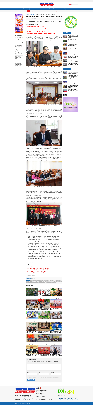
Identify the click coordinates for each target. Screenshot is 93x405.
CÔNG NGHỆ (63, 8)
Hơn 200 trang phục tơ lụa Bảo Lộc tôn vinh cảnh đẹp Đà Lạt (38, 31)
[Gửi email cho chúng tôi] (39, 388)
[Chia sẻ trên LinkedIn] (34, 275)
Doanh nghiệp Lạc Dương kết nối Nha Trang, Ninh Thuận (38, 266)
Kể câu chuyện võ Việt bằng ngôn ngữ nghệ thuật (18, 57)
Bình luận (29, 363)
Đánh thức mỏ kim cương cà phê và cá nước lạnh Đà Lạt (18, 64)
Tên (28, 372)
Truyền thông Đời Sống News (51, 282)
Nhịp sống (27, 8)
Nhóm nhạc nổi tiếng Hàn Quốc (50, 281)
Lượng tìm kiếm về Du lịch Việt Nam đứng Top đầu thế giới (38, 269)
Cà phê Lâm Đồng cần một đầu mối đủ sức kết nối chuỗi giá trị (19, 42)
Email (40, 372)
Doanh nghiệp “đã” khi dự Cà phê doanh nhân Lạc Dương (38, 268)
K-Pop (43, 281)
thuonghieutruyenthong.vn (40, 282)
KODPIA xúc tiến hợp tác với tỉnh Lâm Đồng (35, 26)
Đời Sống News (37, 281)
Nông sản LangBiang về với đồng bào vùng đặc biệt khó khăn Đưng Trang (73, 92)
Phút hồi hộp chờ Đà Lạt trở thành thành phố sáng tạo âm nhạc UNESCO (41, 33)
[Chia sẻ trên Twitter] (29, 275)
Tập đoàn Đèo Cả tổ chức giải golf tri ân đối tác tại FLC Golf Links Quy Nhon (41, 272)
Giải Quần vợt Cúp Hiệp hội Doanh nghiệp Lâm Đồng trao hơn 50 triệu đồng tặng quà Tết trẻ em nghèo (73, 74)
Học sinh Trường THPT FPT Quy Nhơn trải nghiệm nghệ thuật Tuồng (19, 39)
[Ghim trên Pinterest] (32, 275)
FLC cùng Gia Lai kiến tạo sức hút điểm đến (18, 46)
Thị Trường (58, 8)
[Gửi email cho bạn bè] (30, 275)
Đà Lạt (33, 281)
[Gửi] (77, 1)
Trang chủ (27, 14)
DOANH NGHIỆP (37, 8)
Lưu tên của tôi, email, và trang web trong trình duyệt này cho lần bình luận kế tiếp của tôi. (44, 377)
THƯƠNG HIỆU (43, 8)
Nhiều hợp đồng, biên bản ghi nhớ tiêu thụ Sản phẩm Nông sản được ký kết (73, 87)
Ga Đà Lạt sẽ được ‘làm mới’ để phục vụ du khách (36, 271)
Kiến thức (32, 8)
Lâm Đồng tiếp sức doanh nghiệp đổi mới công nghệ (18, 61)
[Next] (77, 20)
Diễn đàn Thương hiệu (34, 280)
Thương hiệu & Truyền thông (26, 403)
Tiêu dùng (53, 8)
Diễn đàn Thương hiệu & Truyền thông (46, 280)
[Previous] (65, 20)
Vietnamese (73, 4)
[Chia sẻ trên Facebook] (27, 275)
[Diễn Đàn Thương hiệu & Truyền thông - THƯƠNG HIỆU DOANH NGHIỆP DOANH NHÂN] (46, 5)
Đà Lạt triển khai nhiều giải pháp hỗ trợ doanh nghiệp (37, 28)
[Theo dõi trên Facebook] (37, 388)
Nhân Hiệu (48, 8)
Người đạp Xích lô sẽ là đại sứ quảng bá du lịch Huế (73, 70)
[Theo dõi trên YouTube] (40, 388)
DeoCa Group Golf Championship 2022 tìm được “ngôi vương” (72, 79)
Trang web (52, 372)
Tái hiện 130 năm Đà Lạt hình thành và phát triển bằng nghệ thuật (39, 29)
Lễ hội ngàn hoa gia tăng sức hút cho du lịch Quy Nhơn (18, 49)
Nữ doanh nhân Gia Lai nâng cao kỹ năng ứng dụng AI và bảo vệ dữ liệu (19, 53)
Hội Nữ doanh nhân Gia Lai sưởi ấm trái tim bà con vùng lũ (73, 83)
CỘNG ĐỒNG (68, 8)
